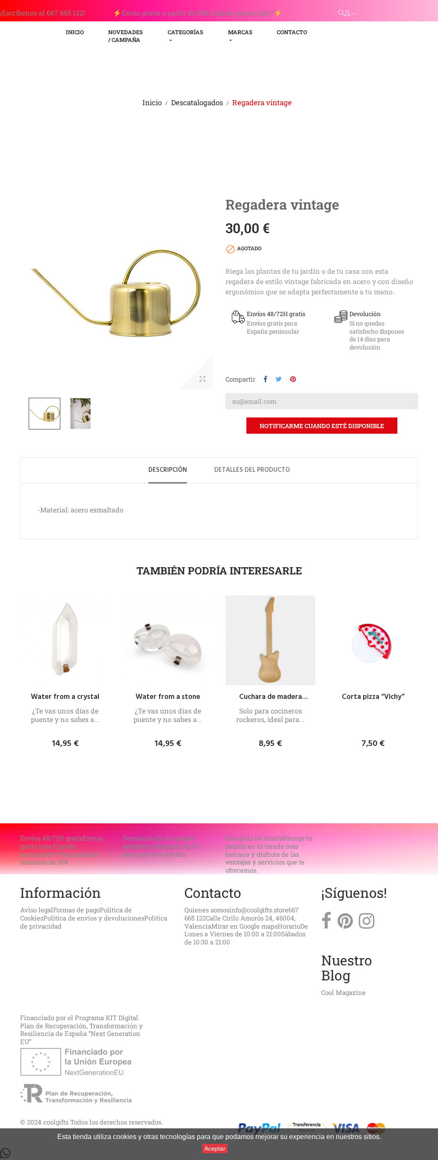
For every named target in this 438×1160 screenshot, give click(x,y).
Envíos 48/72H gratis (276, 314)
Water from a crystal (65, 697)
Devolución (365, 314)
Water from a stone (168, 697)
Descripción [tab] (167, 470)
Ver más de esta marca (366, 358)
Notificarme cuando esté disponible (322, 426)
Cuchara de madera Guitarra (270, 697)
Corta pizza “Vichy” (373, 697)
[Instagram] (366, 923)
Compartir (265, 379)
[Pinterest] (345, 923)
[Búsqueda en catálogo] (341, 12)
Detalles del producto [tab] (252, 470)
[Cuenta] (349, 13)
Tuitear (278, 379)
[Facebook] (326, 923)
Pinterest (293, 379)
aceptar (214, 1148)
